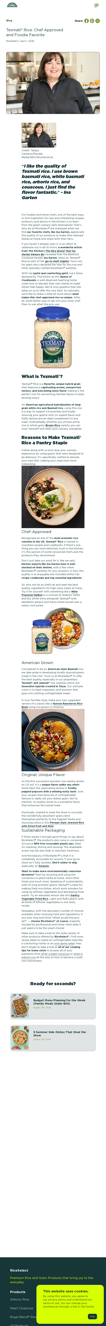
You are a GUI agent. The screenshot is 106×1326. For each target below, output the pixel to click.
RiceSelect (19, 1270)
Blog (9, 20)
